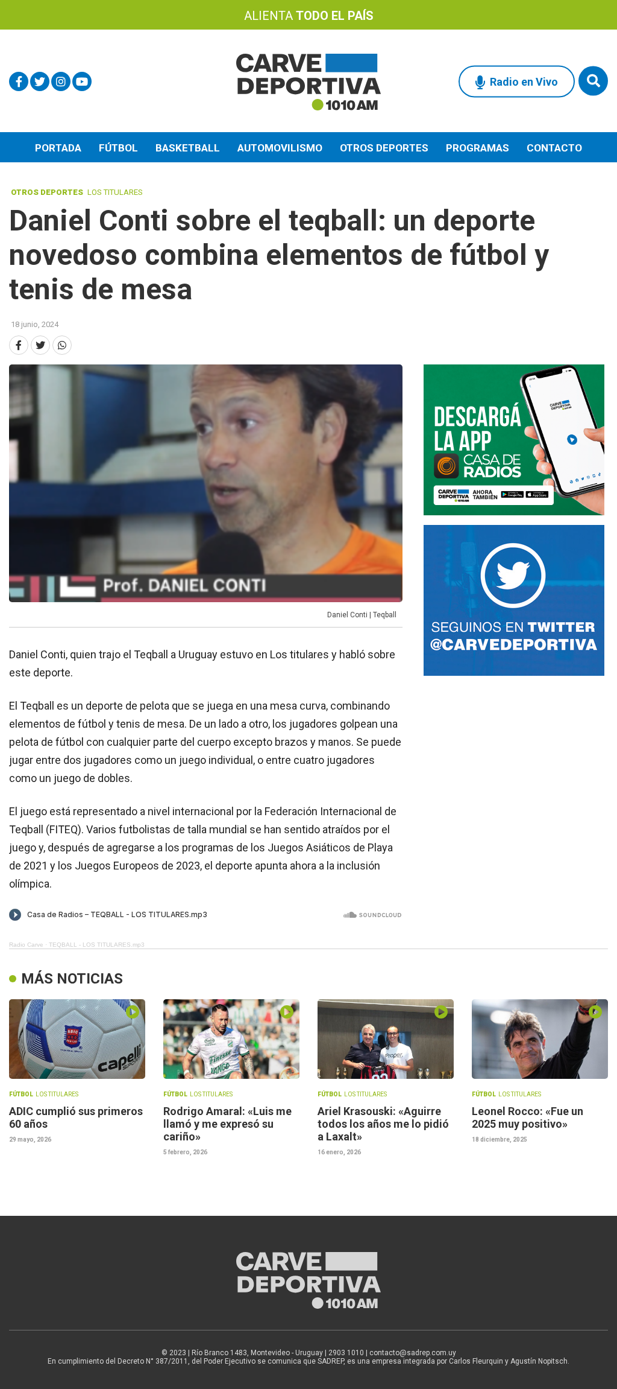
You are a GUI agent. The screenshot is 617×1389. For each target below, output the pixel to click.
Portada (58, 148)
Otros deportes (384, 148)
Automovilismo (279, 148)
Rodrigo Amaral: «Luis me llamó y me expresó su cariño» (227, 1124)
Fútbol (118, 148)
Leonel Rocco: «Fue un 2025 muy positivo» (527, 1117)
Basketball (187, 148)
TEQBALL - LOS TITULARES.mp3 (97, 944)
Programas (477, 148)
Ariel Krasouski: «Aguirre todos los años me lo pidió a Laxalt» (383, 1124)
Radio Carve (26, 944)
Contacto (554, 148)
